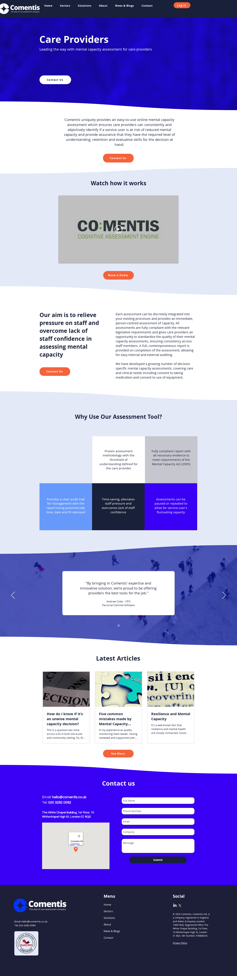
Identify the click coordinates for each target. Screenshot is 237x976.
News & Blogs (112, 931)
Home (107, 904)
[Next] (224, 595)
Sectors (108, 911)
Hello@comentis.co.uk (34, 921)
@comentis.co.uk (72, 797)
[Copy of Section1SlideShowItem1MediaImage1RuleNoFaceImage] (118, 625)
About (107, 924)
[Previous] (13, 595)
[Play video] (118, 229)
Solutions (109, 918)
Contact (108, 937)
